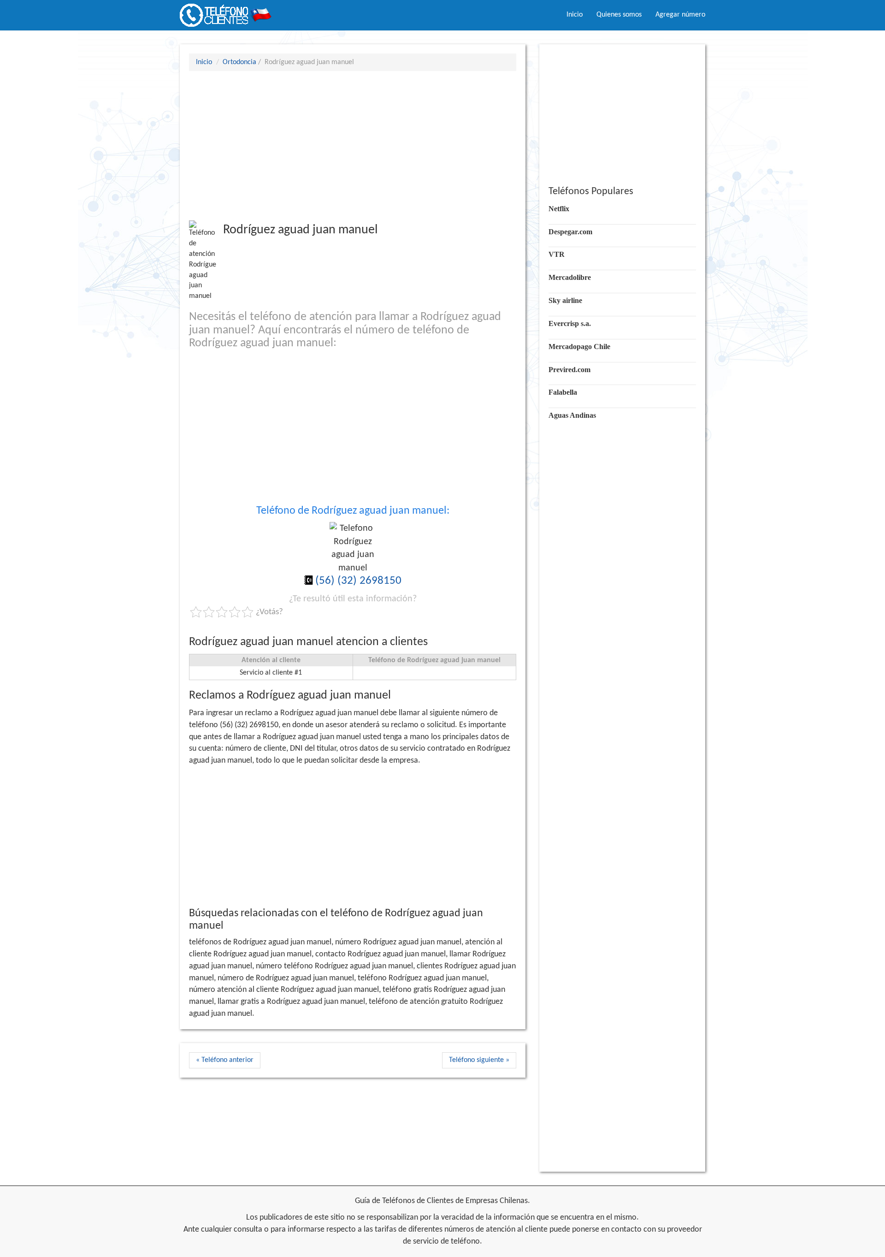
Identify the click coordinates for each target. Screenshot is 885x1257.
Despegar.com (570, 232)
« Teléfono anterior (225, 1060)
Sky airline (565, 300)
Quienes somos (619, 14)
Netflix (559, 209)
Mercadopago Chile (579, 346)
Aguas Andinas (572, 415)
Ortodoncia (239, 62)
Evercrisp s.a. (570, 323)
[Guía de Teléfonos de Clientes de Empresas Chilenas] (226, 11)
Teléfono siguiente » (479, 1060)
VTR (557, 254)
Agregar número (680, 14)
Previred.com (569, 370)
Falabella (563, 392)
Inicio (574, 14)
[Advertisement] (352, 145)
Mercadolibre (570, 277)
